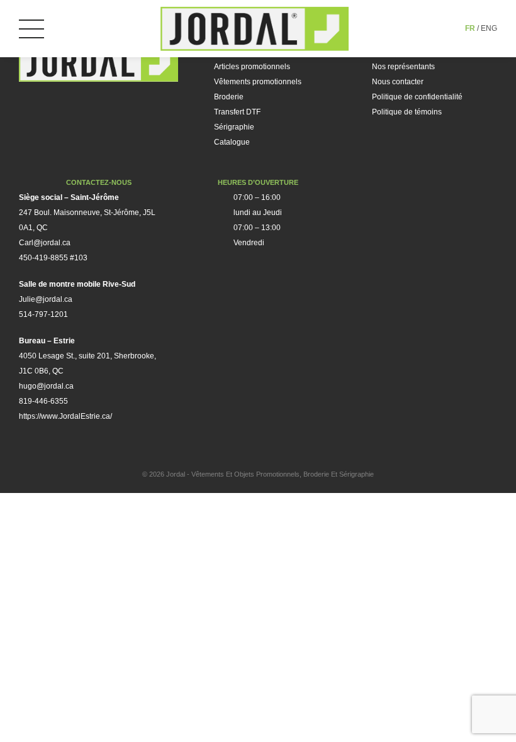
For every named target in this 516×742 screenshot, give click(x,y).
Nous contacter (397, 81)
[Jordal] (254, 28)
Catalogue (232, 142)
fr (470, 28)
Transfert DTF (237, 112)
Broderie (229, 96)
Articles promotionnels (252, 66)
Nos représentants (403, 66)
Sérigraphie (234, 127)
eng (489, 28)
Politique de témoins (407, 112)
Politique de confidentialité (417, 96)
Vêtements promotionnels (257, 81)
